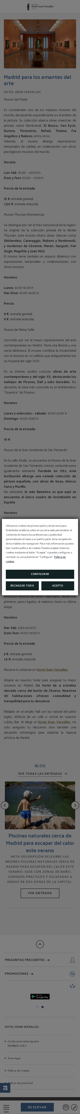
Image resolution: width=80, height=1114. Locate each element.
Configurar (40, 574)
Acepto (57, 586)
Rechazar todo (22, 586)
